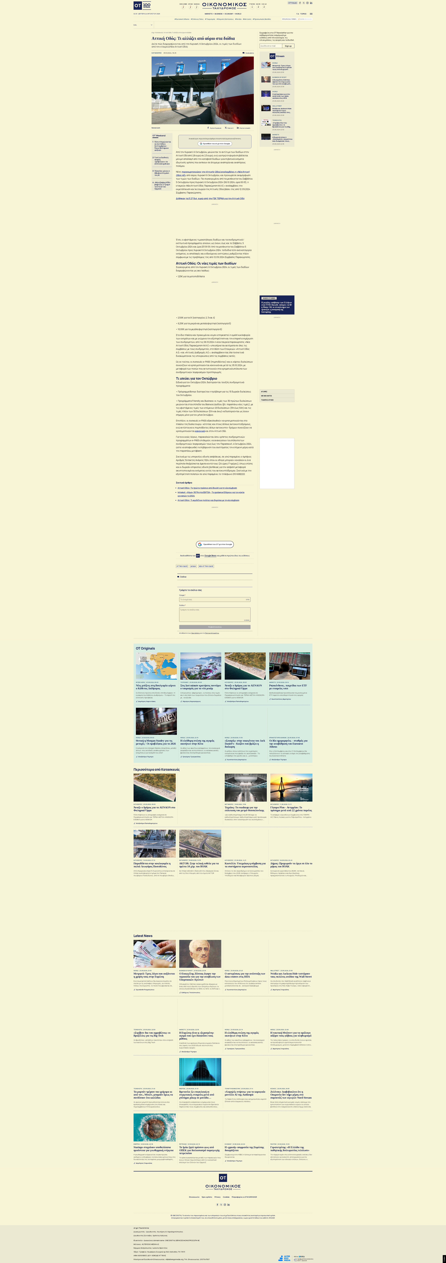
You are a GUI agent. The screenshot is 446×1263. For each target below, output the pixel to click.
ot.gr (153, 33)
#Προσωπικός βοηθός (262, 19)
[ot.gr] (224, 8)
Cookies (226, 1197)
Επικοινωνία (194, 1197)
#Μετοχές (247, 19)
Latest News (143, 936)
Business (218, 14)
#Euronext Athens (181, 19)
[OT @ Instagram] (307, 3)
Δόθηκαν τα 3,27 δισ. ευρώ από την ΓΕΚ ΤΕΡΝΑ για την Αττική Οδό (210, 198)
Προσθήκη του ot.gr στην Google (216, 144)
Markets (208, 14)
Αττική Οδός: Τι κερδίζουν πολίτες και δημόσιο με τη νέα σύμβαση (208, 500)
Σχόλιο (182, 605)
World (238, 14)
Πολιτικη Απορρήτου (212, 633)
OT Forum (292, 3)
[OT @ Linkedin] (311, 3)
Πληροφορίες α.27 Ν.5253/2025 (244, 1197)
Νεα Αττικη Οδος (206, 566)
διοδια (193, 566)
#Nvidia (238, 19)
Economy (229, 14)
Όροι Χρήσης (195, 633)
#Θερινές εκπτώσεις (224, 19)
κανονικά (200, 431)
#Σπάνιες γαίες (197, 19)
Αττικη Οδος (182, 566)
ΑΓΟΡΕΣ (264, 391)
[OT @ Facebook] (300, 3)
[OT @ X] (303, 3)
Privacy (218, 1197)
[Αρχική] (142, 5)
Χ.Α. (135, 25)
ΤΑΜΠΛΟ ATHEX (267, 400)
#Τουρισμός (210, 19)
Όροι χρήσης (207, 1197)
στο (208, 555)
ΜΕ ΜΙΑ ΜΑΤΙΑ (266, 396)
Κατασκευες (157, 53)
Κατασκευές (159, 33)
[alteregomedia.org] (284, 1260)
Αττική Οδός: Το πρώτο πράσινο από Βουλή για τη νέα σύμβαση (207, 488)
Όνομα (181, 595)
